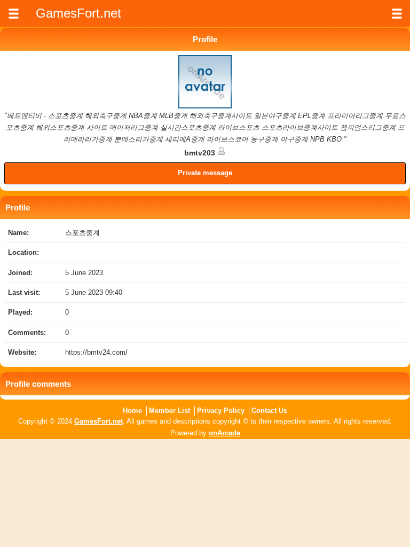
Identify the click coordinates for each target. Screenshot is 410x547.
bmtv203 (200, 153)
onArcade (224, 433)
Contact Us (269, 411)
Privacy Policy (221, 411)
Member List (169, 411)
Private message (205, 173)
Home (132, 411)
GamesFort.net (98, 421)
